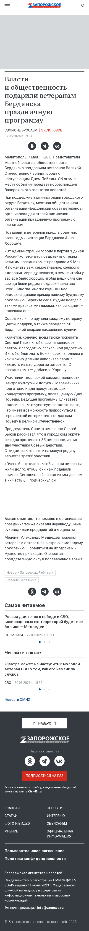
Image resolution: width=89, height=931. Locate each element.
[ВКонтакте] (57, 146)
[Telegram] (45, 146)
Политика (14, 635)
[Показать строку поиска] (83, 5)
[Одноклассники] (32, 146)
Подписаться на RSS (44, 776)
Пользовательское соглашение (35, 850)
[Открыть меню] (7, 5)
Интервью (56, 816)
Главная (12, 808)
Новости (55, 808)
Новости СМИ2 (17, 699)
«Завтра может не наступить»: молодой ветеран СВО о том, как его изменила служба (42, 669)
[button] (40, 642)
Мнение (11, 831)
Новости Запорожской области (30, 572)
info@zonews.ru (50, 908)
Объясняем (57, 823)
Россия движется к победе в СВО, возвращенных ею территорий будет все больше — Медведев (44, 621)
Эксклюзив (51, 130)
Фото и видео (17, 823)
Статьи (11, 816)
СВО (8, 683)
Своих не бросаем (21, 130)
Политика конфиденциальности (35, 858)
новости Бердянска (21, 580)
